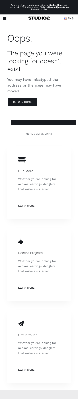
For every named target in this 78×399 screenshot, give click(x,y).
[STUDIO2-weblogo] (39, 18)
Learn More (26, 205)
